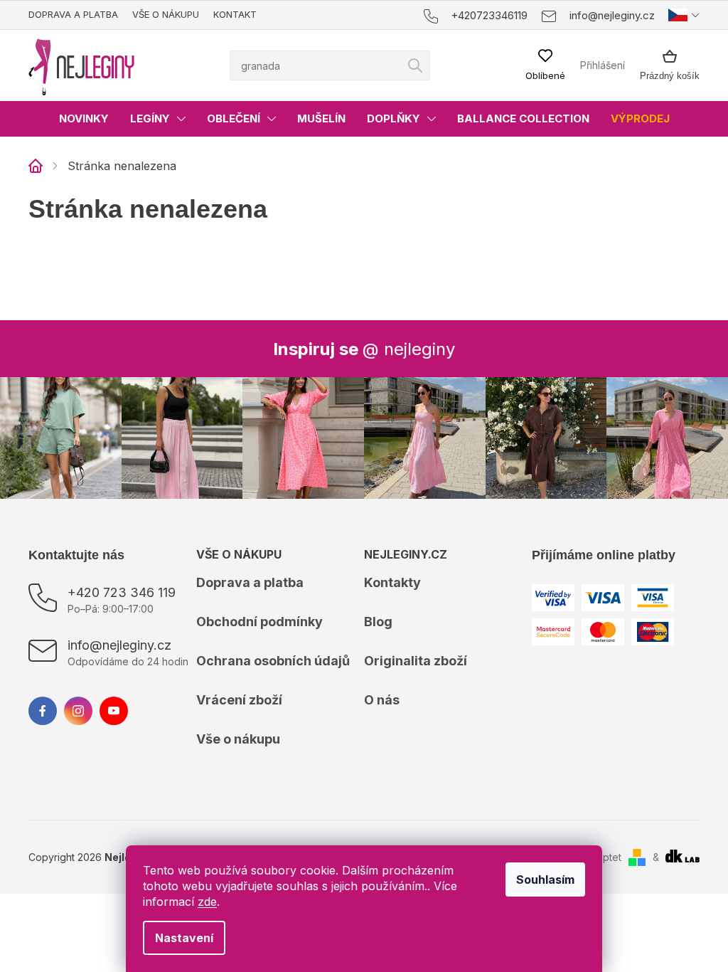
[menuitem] (83, 119)
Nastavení (184, 938)
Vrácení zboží (239, 699)
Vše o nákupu (165, 14)
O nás (382, 699)
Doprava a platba (73, 14)
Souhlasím (545, 879)
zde (207, 901)
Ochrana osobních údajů (273, 660)
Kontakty (392, 582)
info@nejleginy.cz (119, 645)
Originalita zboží (415, 660)
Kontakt (235, 14)
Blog (378, 621)
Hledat (415, 65)
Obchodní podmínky (259, 621)
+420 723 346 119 (122, 592)
